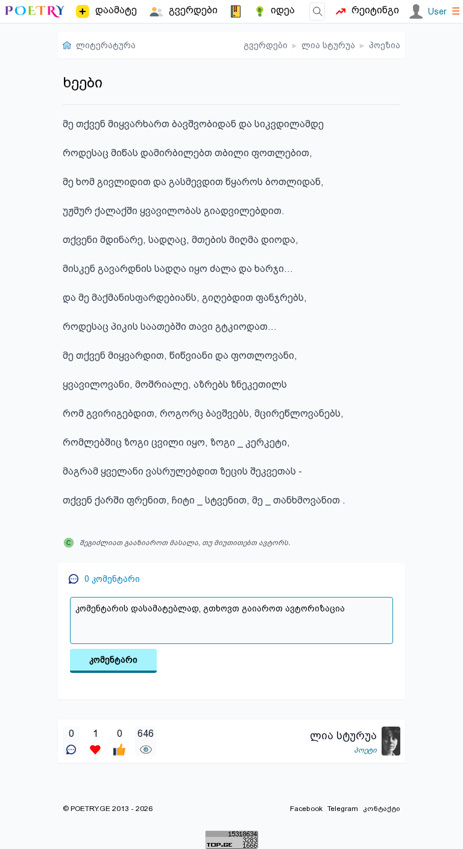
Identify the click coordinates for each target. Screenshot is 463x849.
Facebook (306, 808)
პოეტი (365, 750)
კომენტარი (113, 659)
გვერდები (266, 45)
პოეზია (384, 45)
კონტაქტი (381, 808)
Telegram (342, 808)
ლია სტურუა (328, 45)
